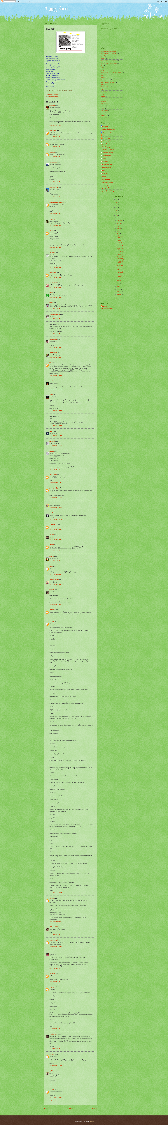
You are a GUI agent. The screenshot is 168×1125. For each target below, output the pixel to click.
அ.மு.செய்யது (53, 339)
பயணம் (102, 99)
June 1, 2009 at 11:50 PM (56, 436)
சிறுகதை (103, 77)
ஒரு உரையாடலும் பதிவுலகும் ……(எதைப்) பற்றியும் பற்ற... (120, 273)
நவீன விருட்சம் (106, 144)
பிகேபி (104, 170)
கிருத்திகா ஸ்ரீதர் (54, 940)
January (119, 294)
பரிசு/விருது (103, 101)
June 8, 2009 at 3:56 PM (55, 981)
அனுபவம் (103, 58)
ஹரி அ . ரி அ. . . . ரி (120, 266)
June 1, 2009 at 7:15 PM (55, 277)
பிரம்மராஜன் (105, 126)
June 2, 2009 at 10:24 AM (56, 507)
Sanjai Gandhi (53, 282)
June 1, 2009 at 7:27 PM (55, 287)
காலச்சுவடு (105, 185)
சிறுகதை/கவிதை (105, 80)
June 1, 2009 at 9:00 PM (55, 347)
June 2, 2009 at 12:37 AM (56, 446)
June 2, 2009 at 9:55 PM (55, 584)
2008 (117, 298)
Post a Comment (52, 1101)
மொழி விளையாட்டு (107, 164)
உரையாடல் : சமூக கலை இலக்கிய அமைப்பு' (111, 72)
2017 (117, 199)
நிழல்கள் (104, 173)
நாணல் (51, 292)
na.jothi (52, 142)
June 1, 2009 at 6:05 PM (55, 182)
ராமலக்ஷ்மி (52, 105)
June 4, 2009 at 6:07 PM (55, 921)
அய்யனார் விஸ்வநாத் (107, 152)
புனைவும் (103, 106)
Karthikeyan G (53, 525)
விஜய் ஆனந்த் (53, 474)
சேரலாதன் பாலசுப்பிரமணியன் (57, 202)
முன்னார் (103, 108)
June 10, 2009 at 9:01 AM (56, 1097)
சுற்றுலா (102, 84)
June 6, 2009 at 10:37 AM (56, 946)
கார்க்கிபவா (52, 973)
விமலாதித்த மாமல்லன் (108, 150)
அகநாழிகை (53, 252)
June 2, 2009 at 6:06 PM (55, 551)
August (119, 228)
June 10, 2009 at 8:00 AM (56, 1084)
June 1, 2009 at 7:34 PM (55, 309)
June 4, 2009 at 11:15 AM (56, 616)
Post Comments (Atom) (56, 1112)
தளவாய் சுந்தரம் (106, 138)
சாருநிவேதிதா (106, 179)
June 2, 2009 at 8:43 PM (55, 574)
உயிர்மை (104, 176)
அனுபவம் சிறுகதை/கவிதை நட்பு (109, 60)
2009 (117, 215)
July (118, 231)
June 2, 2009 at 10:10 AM (56, 497)
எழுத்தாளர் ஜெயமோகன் (108, 129)
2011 (117, 210)
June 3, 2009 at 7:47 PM (55, 604)
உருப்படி (102, 70)
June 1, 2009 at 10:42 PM (56, 426)
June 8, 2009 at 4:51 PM (55, 1029)
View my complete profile (107, 308)
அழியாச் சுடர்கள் (106, 155)
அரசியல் (103, 56)
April (118, 286)
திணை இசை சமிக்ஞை (108, 191)
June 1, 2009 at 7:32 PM (55, 297)
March (119, 289)
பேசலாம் (104, 135)
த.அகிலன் (52, 513)
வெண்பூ (52, 302)
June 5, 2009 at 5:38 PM (55, 935)
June (118, 234)
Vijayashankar (53, 162)
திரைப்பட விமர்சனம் (106, 87)
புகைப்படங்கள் (104, 103)
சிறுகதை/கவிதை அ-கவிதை (108, 82)
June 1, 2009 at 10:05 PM (56, 375)
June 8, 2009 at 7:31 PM (55, 1049)
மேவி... (51, 566)
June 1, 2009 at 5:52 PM (55, 147)
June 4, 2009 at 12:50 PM (56, 893)
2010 (117, 213)
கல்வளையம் (120, 246)
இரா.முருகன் (105, 188)
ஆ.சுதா (51, 431)
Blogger (91, 1121)
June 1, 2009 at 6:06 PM (55, 197)
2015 (117, 202)
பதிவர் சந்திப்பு (104, 94)
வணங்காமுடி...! (53, 1034)
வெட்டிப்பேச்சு (104, 115)
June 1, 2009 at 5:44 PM (55, 137)
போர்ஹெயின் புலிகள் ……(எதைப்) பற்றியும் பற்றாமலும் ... (120, 239)
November (120, 220)
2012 (117, 207)
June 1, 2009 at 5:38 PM (55, 125)
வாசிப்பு (102, 113)
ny (50, 952)
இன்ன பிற (105, 161)
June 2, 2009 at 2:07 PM (55, 539)
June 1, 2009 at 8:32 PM (55, 334)
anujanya (52, 621)
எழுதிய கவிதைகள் (54, 96)
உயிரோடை (52, 589)
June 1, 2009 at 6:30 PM (55, 225)
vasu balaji (52, 152)
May (118, 284)
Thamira (52, 544)
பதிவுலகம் (103, 96)
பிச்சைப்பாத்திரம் (106, 141)
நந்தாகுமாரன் (53, 130)
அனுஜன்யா (56, 8)
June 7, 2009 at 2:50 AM (55, 968)
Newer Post (48, 1108)
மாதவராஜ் (52, 219)
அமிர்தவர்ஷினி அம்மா (55, 927)
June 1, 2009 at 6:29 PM (55, 213)
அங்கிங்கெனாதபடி (107, 132)
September (120, 226)
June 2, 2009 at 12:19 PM (56, 519)
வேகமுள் (119, 280)
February (119, 292)
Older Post (93, 1108)
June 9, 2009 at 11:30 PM (56, 1065)
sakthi (51, 381)
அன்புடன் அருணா (54, 579)
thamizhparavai (54, 352)
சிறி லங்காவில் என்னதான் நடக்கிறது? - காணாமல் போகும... (120, 259)
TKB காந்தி (52, 610)
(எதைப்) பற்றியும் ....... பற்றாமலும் (108, 51)
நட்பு (102, 89)
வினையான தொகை (107, 182)
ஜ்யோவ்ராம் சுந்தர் (54, 488)
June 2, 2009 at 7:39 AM (55, 469)
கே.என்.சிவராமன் (54, 187)
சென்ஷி (52, 503)
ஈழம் (102, 68)
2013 (117, 205)
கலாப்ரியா (104, 158)
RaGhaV (52, 534)
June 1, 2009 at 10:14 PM (56, 389)
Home (71, 1108)
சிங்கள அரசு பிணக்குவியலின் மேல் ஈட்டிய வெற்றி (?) (120, 251)
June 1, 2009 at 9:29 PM (55, 357)
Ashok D (52, 230)
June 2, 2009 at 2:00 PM (55, 529)
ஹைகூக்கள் (104, 118)
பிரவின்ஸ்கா (53, 1071)
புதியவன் (52, 451)
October (119, 223)
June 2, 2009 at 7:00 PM (55, 561)
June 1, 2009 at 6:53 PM (55, 267)
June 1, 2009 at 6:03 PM (55, 157)
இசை (102, 65)
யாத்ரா (51, 362)
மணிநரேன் (52, 441)
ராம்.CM (52, 556)
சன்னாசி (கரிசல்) (106, 167)
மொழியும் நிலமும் (106, 147)
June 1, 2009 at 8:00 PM (55, 319)
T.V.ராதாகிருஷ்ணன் (55, 314)
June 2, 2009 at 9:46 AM (55, 482)
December (119, 218)
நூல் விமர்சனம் (104, 91)
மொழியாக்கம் (104, 110)
